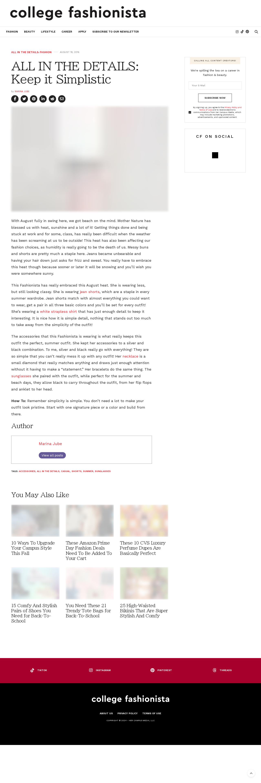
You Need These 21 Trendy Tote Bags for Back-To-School (88, 611)
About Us (106, 713)
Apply (82, 31)
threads (226, 670)
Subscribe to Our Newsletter (115, 31)
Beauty (29, 31)
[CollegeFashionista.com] (78, 13)
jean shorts (90, 292)
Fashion (12, 31)
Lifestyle (48, 31)
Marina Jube (22, 91)
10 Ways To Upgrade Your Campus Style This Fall (33, 548)
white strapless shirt (58, 311)
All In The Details (25, 52)
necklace (130, 356)
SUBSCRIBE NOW (215, 97)
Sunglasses (103, 471)
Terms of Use (151, 713)
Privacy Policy (127, 713)
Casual (65, 471)
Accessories (27, 471)
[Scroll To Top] (251, 773)
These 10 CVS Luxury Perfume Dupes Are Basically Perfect (142, 548)
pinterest (164, 670)
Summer (88, 471)
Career (67, 31)
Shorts (77, 471)
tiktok (42, 670)
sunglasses (21, 376)
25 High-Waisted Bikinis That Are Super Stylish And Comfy (144, 611)
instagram (103, 670)
